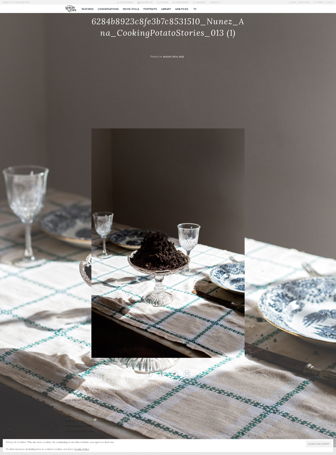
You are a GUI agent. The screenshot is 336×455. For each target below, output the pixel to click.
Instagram (126, 2)
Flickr (164, 2)
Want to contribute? (16, 2)
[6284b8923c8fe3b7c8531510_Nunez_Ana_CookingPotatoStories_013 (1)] (168, 243)
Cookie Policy (81, 449)
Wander (201, 2)
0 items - (323, 2)
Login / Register (299, 2)
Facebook (147, 2)
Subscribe (182, 2)
